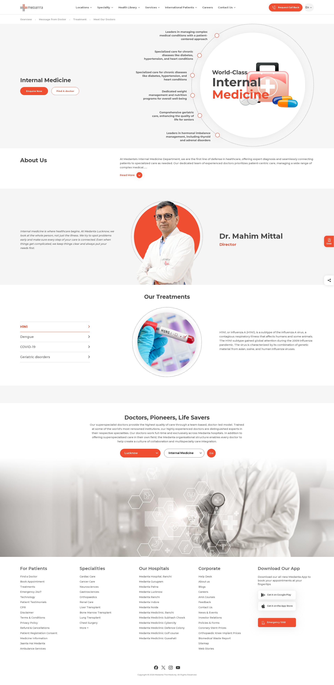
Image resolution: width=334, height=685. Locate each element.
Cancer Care (87, 581)
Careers (207, 7)
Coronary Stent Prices (212, 627)
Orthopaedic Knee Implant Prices (219, 633)
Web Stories (206, 648)
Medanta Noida (148, 607)
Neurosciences (89, 586)
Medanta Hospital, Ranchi (155, 576)
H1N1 (23, 327)
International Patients (179, 7)
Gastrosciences (89, 591)
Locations (82, 7)
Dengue (27, 337)
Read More (127, 175)
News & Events (208, 612)
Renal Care (86, 602)
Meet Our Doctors (104, 19)
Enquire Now (34, 91)
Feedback (204, 602)
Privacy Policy (29, 622)
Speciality (103, 7)
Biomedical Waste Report (214, 638)
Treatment (79, 19)
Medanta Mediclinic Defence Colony (162, 627)
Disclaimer (27, 612)
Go (211, 453)
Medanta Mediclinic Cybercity (157, 622)
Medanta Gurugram (151, 581)
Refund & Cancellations (35, 627)
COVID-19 (27, 347)
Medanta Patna (148, 586)
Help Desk (205, 576)
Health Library (127, 7)
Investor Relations (210, 617)
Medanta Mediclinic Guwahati (157, 638)
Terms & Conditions (32, 617)
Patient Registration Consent (38, 633)
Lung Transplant (90, 617)
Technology (27, 597)
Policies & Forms (209, 622)
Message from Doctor (52, 19)
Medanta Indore (149, 602)
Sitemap (203, 643)
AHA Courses (206, 597)
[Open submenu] (112, 7)
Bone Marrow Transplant (95, 612)
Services (151, 7)
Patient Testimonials (33, 602)
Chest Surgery (89, 622)
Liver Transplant (90, 607)
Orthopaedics (88, 597)
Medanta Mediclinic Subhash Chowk (162, 617)
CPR (23, 607)
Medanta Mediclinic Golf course (159, 633)
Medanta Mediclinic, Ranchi (156, 612)
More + (84, 627)
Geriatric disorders (35, 357)
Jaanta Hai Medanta (32, 643)
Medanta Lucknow (150, 591)
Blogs (202, 586)
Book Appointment (32, 581)
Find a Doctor (28, 576)
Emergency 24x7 (30, 591)
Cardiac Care (87, 576)
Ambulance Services (33, 648)
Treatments (27, 586)
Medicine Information (33, 638)
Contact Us (225, 7)
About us (204, 581)
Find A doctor (65, 91)
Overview (26, 19)
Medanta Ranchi (149, 597)
